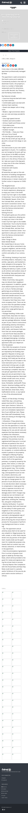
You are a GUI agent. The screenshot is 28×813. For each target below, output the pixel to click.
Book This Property (14, 51)
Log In (4, 795)
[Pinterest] (10, 45)
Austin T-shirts (4, 797)
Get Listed (5, 793)
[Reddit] (5, 45)
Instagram (4, 777)
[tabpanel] (14, 8)
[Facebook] (3, 65)
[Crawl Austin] (14, 8)
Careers (4, 788)
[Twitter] (3, 45)
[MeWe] (13, 45)
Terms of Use (5, 791)
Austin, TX (5, 21)
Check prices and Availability (14, 36)
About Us (5, 786)
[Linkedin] (8, 45)
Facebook (4, 780)
